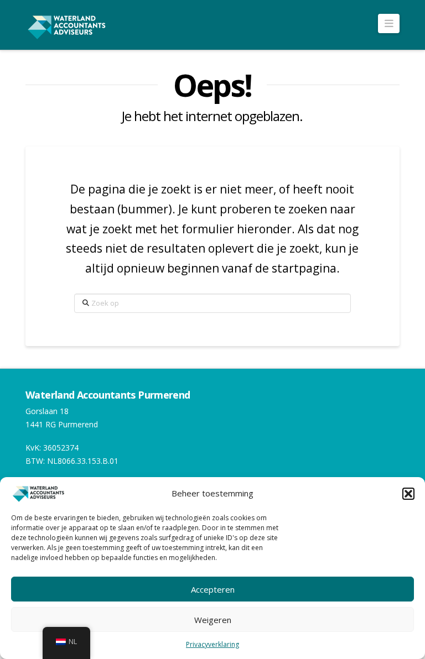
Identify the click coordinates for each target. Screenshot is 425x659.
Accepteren (213, 589)
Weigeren (212, 619)
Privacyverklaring (212, 644)
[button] (408, 493)
